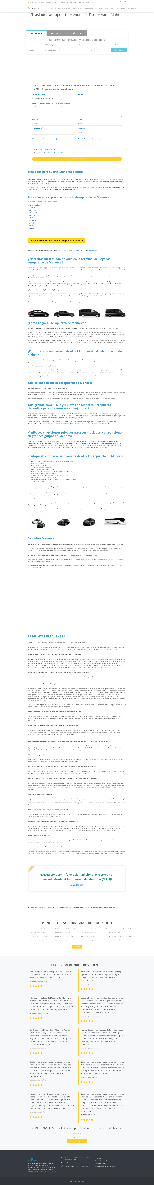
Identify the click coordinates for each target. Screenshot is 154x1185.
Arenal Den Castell (35, 205)
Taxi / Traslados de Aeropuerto (60, 8)
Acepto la (45, 149)
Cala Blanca (33, 210)
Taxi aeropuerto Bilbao (37, 940)
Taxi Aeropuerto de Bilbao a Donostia (65, 929)
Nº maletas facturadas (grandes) (45, 139)
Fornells (31, 226)
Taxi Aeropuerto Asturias (38, 932)
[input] (35, 50)
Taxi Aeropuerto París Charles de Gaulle (116, 929)
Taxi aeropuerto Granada (63, 932)
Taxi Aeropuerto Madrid (88, 929)
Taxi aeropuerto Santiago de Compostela (116, 936)
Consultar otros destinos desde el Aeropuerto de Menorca (56, 240)
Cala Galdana (33, 218)
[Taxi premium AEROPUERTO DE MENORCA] (64, 313)
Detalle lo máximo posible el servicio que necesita (51, 103)
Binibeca (32, 207)
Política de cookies (101, 1163)
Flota (117, 8)
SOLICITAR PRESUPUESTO (77, 159)
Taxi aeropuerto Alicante (38, 929)
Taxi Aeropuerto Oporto (88, 940)
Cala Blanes (33, 213)
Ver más (77, 947)
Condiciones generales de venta (53, 152)
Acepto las (49, 152)
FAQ (96, 1169)
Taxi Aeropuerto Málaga (88, 932)
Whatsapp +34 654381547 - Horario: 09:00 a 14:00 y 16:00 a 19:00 (58, 2)
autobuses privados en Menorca (44, 445)
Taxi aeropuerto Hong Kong (64, 936)
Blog (128, 8)
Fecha (81, 94)
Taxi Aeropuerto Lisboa (62, 940)
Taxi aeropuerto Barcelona (38, 936)
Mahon (31, 228)
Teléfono (81, 128)
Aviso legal (98, 1158)
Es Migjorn (32, 223)
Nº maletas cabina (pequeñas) (90, 139)
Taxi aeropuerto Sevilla (113, 940)
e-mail (81, 120)
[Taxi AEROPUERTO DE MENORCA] (39, 313)
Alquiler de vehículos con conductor (84, 8)
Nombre (35, 120)
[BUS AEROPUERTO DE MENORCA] (115, 520)
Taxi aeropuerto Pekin (113, 932)
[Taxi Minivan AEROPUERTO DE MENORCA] (89, 313)
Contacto (134, 8)
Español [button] (32, 2)
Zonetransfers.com (36, 907)
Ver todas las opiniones (77, 1141)
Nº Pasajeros (37, 128)
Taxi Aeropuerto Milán (87, 936)
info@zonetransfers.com (87, 2)
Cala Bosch (33, 215)
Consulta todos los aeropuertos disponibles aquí (79, 250)
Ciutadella (32, 220)
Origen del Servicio (40, 94)
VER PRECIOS (119, 50)
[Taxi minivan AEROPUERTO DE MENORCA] (89, 523)
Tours (123, 8)
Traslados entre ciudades (106, 8)
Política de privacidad (48, 149)
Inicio (46, 8)
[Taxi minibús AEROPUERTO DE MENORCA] (115, 313)
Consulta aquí (77, 884)
